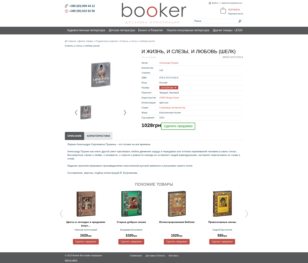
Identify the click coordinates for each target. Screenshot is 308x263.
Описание (74, 135)
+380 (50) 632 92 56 (82, 10)
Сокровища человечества (172, 107)
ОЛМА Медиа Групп (169, 97)
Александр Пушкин (169, 63)
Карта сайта (71, 260)
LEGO (238, 30)
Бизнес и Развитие (150, 30)
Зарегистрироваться (231, 3)
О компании (136, 255)
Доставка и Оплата (155, 255)
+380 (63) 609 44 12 (82, 5)
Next (125, 112)
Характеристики (98, 135)
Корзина (234, 9)
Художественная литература (86, 30)
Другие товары (223, 30)
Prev (76, 112)
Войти (215, 3)
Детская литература (122, 30)
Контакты (173, 255)
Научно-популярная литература (188, 30)
